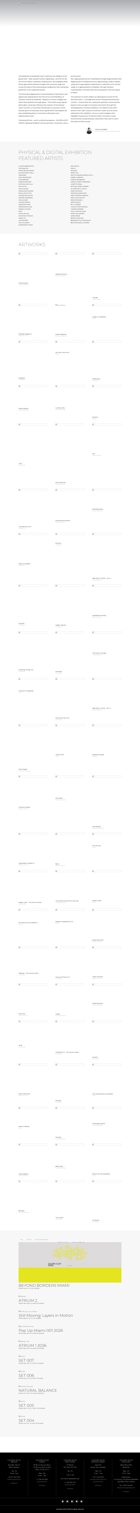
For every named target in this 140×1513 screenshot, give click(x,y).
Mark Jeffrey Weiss (60, 275)
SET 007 (26, 1360)
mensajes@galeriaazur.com (98, 1479)
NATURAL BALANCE (38, 1390)
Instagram (14, 1483)
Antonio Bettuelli (97, 580)
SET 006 (26, 1375)
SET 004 (26, 1420)
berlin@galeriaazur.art (14, 1479)
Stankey (94, 418)
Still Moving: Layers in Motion (46, 1315)
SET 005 (26, 1405)
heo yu (94, 318)
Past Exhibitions (41, 1239)
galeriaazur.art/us (42, 1481)
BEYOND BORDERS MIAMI (44, 1285)
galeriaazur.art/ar (98, 1481)
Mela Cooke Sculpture (61, 336)
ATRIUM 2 (28, 1300)
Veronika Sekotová (24, 284)
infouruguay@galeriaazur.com (126, 1488)
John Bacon (22, 379)
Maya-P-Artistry (96, 299)
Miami (29, 1239)
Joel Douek (21, 565)
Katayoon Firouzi (23, 335)
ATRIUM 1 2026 (32, 1345)
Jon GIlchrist (22, 465)
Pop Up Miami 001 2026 (41, 1330)
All (21, 1239)
